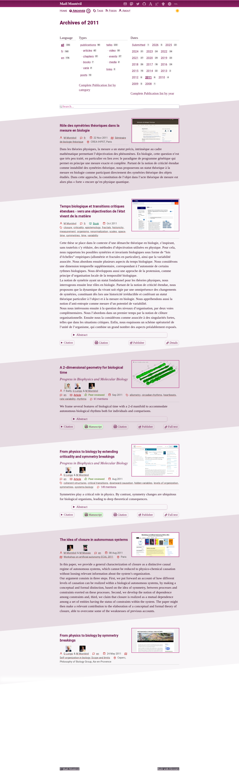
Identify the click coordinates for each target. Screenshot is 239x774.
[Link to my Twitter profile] (138, 3)
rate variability (68, 398)
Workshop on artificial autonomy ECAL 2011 (88, 556)
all (62, 45)
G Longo (77, 390)
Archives (78, 10)
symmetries (73, 235)
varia (86, 68)
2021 (135, 58)
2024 (135, 51)
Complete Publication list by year (152, 93)
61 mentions (101, 398)
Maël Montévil (71, 4)
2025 (168, 45)
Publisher (138, 342)
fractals (106, 227)
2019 (164, 58)
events (113, 56)
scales (113, 231)
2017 (149, 64)
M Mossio (85, 552)
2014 (149, 71)
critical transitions (98, 482)
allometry (135, 394)
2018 (135, 64)
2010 (162, 77)
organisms (83, 231)
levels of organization (166, 482)
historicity (117, 227)
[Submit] (61, 106)
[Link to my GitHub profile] (144, 3)
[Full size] (68, 386)
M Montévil (70, 137)
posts (83, 75)
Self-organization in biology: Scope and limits (85, 657)
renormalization (99, 231)
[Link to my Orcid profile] (169, 3)
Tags (99, 10)
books (87, 62)
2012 (135, 77)
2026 (155, 45)
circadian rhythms (152, 394)
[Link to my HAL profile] (176, 3)
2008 (148, 83)
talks (109, 45)
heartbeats (169, 394)
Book (96, 223)
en (62, 58)
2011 (148, 77)
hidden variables (143, 482)
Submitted (138, 45)
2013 (164, 71)
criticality (78, 227)
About (126, 10)
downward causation (121, 482)
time (83, 235)
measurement (68, 231)
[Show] (88, 11)
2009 (135, 83)
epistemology (93, 227)
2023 (149, 51)
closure (68, 227)
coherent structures (75, 482)
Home (63, 10)
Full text (172, 426)
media (113, 62)
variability (93, 235)
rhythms (81, 398)
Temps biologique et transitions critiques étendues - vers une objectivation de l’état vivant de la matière (92, 211)
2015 (135, 71)
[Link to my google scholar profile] (163, 3)
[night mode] (177, 10)
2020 (149, 58)
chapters (88, 56)
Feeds (112, 10)
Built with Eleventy (168, 768)
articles (87, 50)
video (112, 50)
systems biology (84, 486)
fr (62, 51)
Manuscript (95, 426)
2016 (164, 64)
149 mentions (108, 486)
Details (173, 342)
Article (77, 394)
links (109, 69)
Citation (68, 342)
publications (88, 45)
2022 (164, 51)
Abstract (81, 335)
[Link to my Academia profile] (150, 3)
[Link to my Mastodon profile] (131, 3)
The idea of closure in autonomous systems (94, 540)
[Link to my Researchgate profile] (157, 3)
